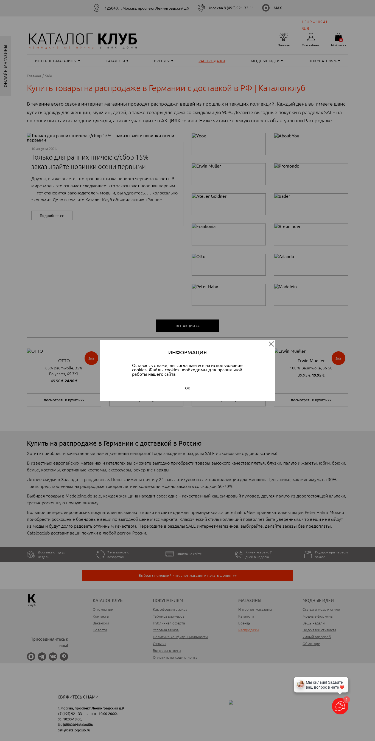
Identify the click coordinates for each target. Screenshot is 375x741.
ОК (187, 388)
